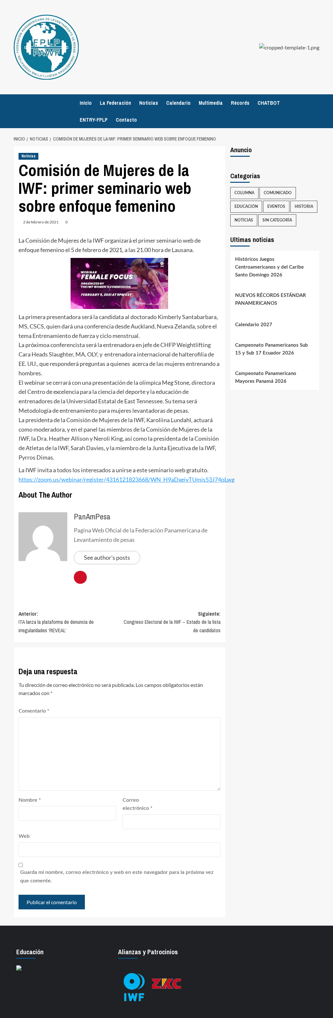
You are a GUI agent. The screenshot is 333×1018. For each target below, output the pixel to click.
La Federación (115, 102)
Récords (240, 102)
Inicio (86, 102)
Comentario (34, 711)
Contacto (126, 119)
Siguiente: (172, 622)
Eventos (276, 206)
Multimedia (211, 102)
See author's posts (107, 557)
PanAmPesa (92, 516)
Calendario (178, 102)
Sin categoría (277, 220)
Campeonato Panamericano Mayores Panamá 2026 (265, 377)
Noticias (148, 102)
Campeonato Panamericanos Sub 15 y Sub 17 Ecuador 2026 (271, 349)
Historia (304, 206)
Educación (246, 206)
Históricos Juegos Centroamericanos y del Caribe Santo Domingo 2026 (269, 267)
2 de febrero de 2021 (41, 222)
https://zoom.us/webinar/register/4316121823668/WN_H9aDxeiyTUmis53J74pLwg (126, 479)
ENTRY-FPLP (94, 119)
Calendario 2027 (253, 324)
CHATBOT (269, 102)
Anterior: (56, 622)
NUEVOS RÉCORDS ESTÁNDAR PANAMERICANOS (270, 299)
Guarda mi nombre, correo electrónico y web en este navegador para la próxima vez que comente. (116, 876)
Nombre (30, 800)
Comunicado (278, 193)
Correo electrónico (138, 804)
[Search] (315, 111)
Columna (244, 193)
